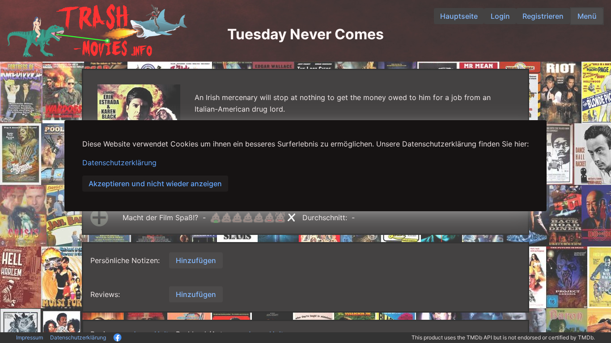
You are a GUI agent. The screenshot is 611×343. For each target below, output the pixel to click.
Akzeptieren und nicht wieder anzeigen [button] (155, 183)
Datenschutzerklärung (119, 162)
